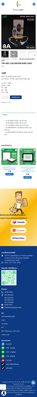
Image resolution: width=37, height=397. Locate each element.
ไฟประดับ (16, 392)
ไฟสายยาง (23, 392)
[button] (3, 4)
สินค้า (8, 59)
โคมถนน (10, 392)
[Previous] (4, 31)
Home (3, 59)
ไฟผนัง (19, 388)
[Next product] (3, 69)
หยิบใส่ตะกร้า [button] (9, 174)
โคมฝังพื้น (28, 386)
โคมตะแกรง (14, 390)
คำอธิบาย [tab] (5, 115)
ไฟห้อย (26, 390)
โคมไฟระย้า (6, 386)
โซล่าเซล (24, 388)
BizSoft (22, 384)
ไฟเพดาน (31, 390)
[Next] (32, 31)
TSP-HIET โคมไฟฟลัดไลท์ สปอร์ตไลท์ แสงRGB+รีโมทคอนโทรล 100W (27, 170)
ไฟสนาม (13, 388)
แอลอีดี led (18, 394)
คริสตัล (21, 390)
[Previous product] (6, 69)
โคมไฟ (30, 388)
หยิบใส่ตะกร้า (16, 97)
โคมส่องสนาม (20, 386)
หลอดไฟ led (30, 392)
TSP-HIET (14, 59)
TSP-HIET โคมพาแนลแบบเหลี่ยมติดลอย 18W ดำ (9, 168)
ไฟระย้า (13, 386)
